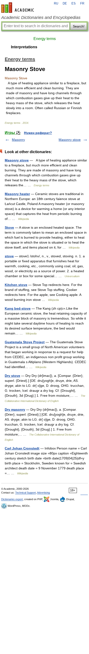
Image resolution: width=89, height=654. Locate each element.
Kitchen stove (16, 285)
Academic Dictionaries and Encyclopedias (40, 17)
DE (65, 3)
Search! (78, 26)
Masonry (18, 140)
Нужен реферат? (38, 133)
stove (9, 256)
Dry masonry (15, 409)
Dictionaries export (12, 499)
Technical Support (25, 492)
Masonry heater (17, 194)
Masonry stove (70, 140)
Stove (9, 227)
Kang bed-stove (18, 308)
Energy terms (44, 39)
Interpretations (24, 47)
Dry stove (12, 376)
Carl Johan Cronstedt (22, 448)
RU (56, 3)
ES (73, 3)
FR (82, 3)
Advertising (43, 492)
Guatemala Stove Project (25, 342)
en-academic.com (18, 7)
